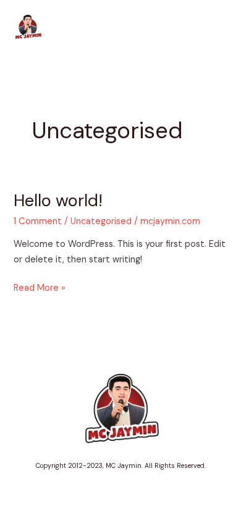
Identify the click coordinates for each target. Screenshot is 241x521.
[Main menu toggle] (214, 28)
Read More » (40, 287)
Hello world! (58, 200)
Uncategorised (101, 221)
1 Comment (38, 221)
